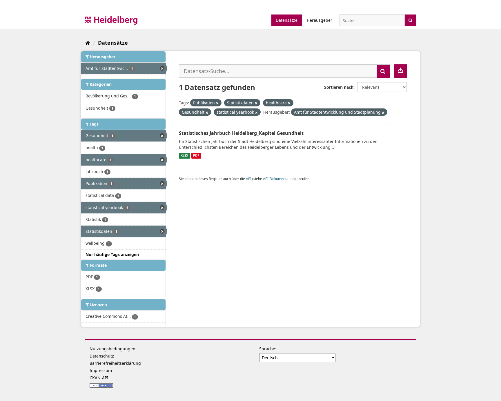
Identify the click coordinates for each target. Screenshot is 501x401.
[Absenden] (410, 19)
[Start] (87, 42)
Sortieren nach (338, 87)
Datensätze (286, 20)
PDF (196, 156)
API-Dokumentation (279, 178)
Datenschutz (102, 356)
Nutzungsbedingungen (112, 348)
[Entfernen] (217, 103)
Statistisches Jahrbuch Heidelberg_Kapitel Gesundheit (241, 133)
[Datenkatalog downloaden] (400, 71)
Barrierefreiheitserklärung (115, 363)
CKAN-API (99, 377)
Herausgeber (319, 20)
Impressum (101, 370)
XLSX (184, 156)
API (248, 178)
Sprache (267, 348)
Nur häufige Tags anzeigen (112, 254)
